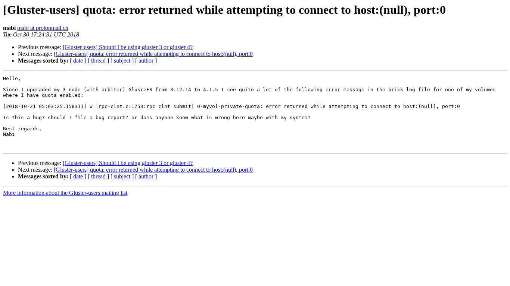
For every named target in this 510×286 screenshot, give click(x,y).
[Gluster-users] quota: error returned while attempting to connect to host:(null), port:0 (153, 54)
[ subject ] (122, 60)
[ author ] (146, 60)
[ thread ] (98, 60)
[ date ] (78, 60)
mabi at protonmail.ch (42, 28)
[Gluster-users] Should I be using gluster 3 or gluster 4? (128, 47)
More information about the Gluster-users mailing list (65, 193)
